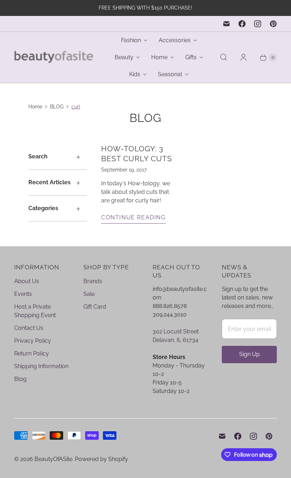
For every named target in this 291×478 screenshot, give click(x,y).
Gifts (191, 57)
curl (75, 106)
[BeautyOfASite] (54, 57)
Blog (20, 379)
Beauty (124, 57)
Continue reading (133, 217)
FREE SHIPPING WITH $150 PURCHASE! (145, 8)
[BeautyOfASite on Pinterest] (273, 24)
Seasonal (170, 74)
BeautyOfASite (53, 459)
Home (159, 57)
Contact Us (28, 328)
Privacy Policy (32, 340)
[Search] (224, 57)
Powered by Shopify (101, 459)
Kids (134, 74)
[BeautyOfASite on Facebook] (242, 24)
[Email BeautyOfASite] (226, 24)
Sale (89, 294)
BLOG (57, 106)
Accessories (175, 40)
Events (23, 294)
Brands (92, 281)
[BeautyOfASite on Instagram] (257, 24)
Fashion (131, 40)
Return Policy (31, 353)
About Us (26, 281)
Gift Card (94, 306)
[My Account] (243, 57)
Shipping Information (41, 366)
